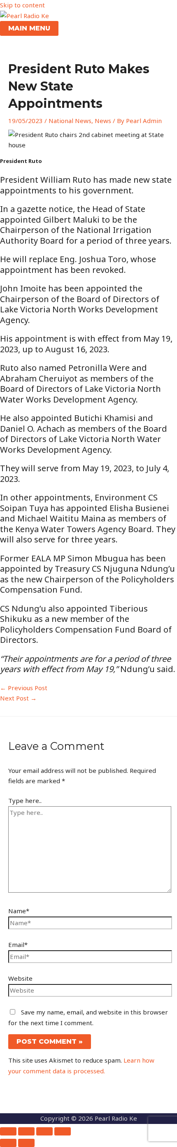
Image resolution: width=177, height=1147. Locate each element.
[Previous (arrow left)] (8, 1143)
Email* (18, 944)
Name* (18, 911)
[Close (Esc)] (62, 1131)
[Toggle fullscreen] (26, 1131)
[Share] (44, 1131)
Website (20, 978)
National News (70, 120)
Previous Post (23, 688)
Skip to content (22, 5)
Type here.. (25, 800)
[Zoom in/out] (8, 1131)
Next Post (18, 698)
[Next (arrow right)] (26, 1143)
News (103, 120)
